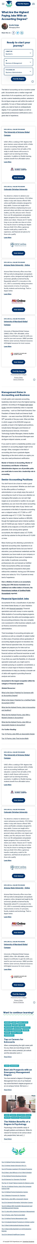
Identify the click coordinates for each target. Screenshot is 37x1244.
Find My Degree (23, 4)
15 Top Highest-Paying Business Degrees (14, 1176)
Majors (28, 1115)
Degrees (13, 1115)
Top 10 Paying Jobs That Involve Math (15, 738)
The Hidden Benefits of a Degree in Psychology (17, 1122)
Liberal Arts (8, 1030)
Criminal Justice (22, 1022)
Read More (8, 1057)
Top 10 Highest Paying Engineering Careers (15, 1192)
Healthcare (17, 1027)
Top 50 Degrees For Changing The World (14, 1179)
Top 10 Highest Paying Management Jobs (14, 1218)
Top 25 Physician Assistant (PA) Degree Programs (17, 1169)
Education (8, 1025)
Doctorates (20, 1115)
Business (7, 1022)
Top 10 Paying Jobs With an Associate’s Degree (18, 734)
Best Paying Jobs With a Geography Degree (15, 1199)
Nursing (7, 1032)
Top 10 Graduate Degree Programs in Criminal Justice (18, 1222)
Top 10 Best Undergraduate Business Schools (15, 1225)
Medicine (25, 1030)
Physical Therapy (16, 1032)
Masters (7, 1117)
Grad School (8, 1027)
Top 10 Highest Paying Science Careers (13, 1162)
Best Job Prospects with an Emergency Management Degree (18, 1072)
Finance (15, 1025)
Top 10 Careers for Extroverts (13, 1040)
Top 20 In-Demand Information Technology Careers (17, 1202)
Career (14, 1022)
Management (18, 1030)
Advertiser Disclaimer (28, 1241)
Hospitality (26, 1027)
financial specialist (16, 608)
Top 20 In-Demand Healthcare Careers (13, 1234)
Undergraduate (9, 1035)
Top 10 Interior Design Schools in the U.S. (14, 1165)
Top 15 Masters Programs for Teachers (13, 1195)
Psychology (15, 1117)
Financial (21, 1025)
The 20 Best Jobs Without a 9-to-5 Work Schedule (17, 1172)
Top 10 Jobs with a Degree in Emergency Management (18, 1211)
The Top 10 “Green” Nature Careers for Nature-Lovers (18, 1183)
